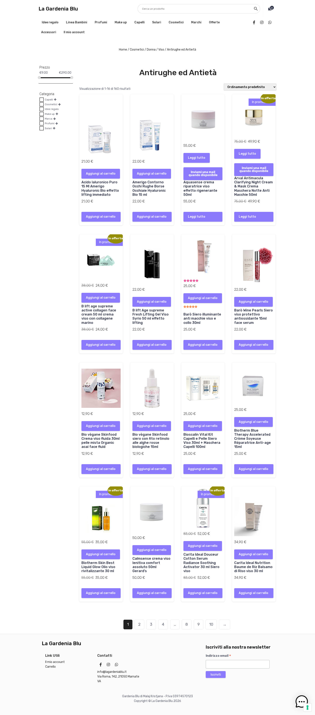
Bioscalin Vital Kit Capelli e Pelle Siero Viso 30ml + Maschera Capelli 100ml (201, 440)
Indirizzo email (218, 656)
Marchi (196, 22)
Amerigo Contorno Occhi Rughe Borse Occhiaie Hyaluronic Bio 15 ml (149, 188)
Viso (161, 49)
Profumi (101, 22)
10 (211, 624)
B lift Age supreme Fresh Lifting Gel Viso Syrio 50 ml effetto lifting (150, 316)
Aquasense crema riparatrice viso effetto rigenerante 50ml (200, 188)
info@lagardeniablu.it (112, 672)
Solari (156, 22)
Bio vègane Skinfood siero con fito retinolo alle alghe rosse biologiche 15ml (150, 440)
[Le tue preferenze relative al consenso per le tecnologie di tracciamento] (307, 707)
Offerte (214, 22)
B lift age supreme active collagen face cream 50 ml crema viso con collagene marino (98, 314)
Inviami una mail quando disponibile (203, 173)
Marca (48, 118)
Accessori (48, 32)
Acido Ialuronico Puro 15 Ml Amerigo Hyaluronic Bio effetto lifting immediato (100, 188)
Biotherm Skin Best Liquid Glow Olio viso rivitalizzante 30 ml (98, 567)
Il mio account (74, 32)
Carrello (50, 667)
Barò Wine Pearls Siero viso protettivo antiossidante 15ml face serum (253, 316)
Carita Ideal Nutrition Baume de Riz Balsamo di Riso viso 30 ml (253, 567)
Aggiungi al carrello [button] (101, 173)
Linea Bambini (76, 22)
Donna (151, 49)
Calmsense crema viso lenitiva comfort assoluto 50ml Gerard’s (151, 564)
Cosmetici (176, 22)
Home (123, 49)
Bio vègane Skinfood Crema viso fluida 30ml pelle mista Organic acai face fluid (100, 440)
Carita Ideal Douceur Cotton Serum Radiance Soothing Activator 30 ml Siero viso (201, 562)
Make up (121, 22)
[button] (302, 702)
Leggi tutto (196, 158)
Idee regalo (50, 22)
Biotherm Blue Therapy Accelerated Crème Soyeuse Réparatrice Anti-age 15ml (252, 438)
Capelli (139, 22)
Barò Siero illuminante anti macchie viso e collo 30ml (202, 318)
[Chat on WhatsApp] (270, 22)
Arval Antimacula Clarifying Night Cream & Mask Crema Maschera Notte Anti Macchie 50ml (253, 186)
